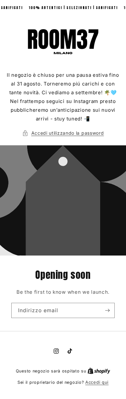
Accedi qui (97, 382)
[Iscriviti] (107, 310)
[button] (63, 133)
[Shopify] (99, 370)
